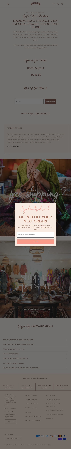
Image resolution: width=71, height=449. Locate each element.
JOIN (35, 241)
